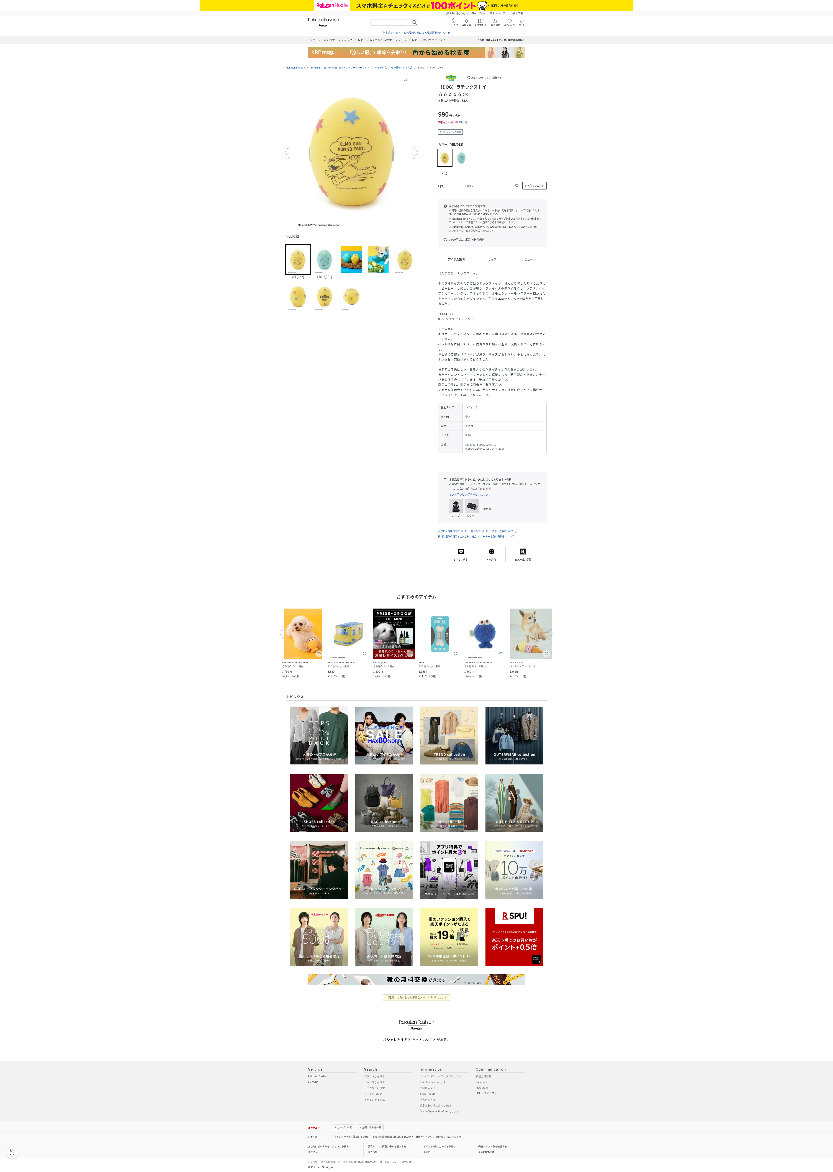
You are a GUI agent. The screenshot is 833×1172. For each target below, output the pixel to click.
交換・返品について (503, 531)
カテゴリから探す (374, 1088)
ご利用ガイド (427, 1088)
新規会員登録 (483, 1076)
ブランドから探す (374, 1076)
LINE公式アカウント (488, 1093)
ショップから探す (374, 1082)
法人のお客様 (427, 1099)
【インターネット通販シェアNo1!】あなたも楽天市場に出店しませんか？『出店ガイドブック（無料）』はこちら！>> (398, 1136)
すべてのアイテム (374, 1099)
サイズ (492, 259)
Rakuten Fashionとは (432, 1082)
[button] (351, 152)
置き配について (479, 531)
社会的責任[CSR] (389, 1161)
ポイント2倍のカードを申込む (439, 1146)
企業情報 (313, 1161)
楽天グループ (497, 13)
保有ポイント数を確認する (492, 1146)
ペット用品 (381, 67)
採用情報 (406, 1161)
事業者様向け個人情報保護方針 (360, 1161)
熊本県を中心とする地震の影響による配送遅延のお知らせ (416, 32)
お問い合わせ (427, 1093)
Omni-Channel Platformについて (439, 1111)
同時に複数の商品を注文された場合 (457, 536)
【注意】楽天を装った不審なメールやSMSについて (416, 997)
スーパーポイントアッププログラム (440, 1076)
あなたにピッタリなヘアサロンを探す (328, 1146)
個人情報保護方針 (330, 1161)
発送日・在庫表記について (452, 531)
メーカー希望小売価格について (497, 536)
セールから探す (373, 1093)
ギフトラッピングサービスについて (470, 494)
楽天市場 (517, 13)
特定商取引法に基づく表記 (435, 1105)
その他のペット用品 (402, 67)
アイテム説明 (456, 259)
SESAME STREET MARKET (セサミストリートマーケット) (340, 67)
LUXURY (313, 1081)
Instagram (482, 1087)
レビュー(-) (528, 259)
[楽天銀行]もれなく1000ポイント (465, 13)
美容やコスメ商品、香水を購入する (387, 1146)
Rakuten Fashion (295, 67)
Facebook (482, 1082)
